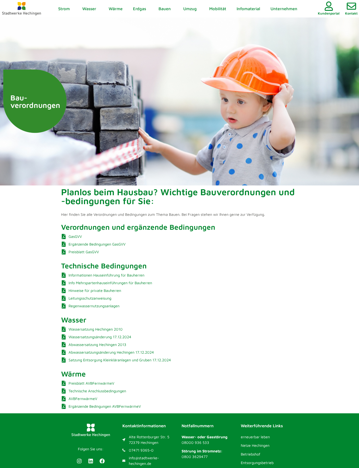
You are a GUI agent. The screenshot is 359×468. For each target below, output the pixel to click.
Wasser (89, 8)
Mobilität (217, 8)
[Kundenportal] (328, 6)
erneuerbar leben (255, 437)
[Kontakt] (351, 6)
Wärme (116, 8)
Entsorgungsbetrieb (257, 463)
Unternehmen (283, 8)
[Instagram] (79, 461)
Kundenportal (328, 13)
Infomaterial (248, 8)
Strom (64, 8)
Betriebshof (250, 454)
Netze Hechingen (255, 445)
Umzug (190, 8)
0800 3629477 (195, 456)
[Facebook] (102, 461)
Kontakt (351, 13)
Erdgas (139, 8)
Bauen (165, 8)
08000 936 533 (195, 442)
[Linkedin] (91, 461)
